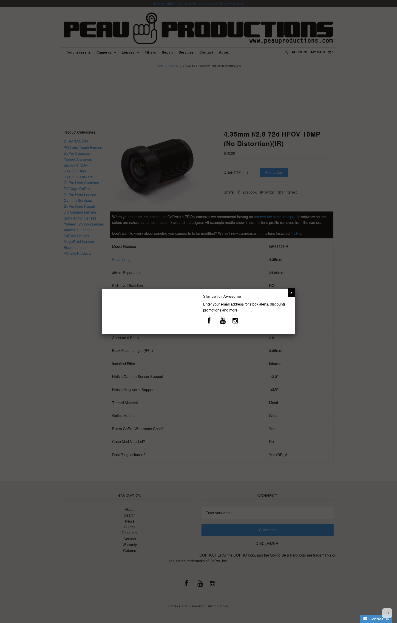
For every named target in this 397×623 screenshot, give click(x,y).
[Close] (291, 292)
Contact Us (378, 619)
